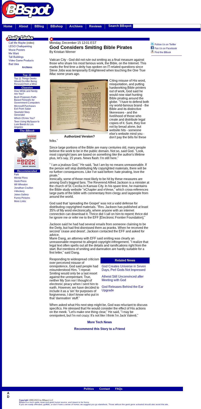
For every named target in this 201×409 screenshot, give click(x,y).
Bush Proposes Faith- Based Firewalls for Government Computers (27, 100)
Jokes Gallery (21, 194)
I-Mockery (19, 191)
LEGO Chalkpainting (20, 46)
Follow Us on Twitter (165, 44)
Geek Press (20, 181)
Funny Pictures (22, 198)
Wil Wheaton (21, 184)
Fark (16, 174)
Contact (104, 388)
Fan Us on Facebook (166, 48)
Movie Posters (17, 49)
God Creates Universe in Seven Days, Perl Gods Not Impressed (124, 268)
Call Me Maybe (17, 42)
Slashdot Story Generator (22, 113)
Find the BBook (163, 52)
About (23, 26)
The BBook (27, 130)
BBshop (56, 26)
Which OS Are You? (24, 118)
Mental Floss (21, 177)
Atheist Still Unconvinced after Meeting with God (122, 278)
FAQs (118, 388)
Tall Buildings (16, 56)
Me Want (14, 53)
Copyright (23, 400)
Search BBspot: (120, 26)
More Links (20, 201)
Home (8, 26)
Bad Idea (14, 64)
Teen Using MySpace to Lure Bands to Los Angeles (26, 124)
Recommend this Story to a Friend (99, 329)
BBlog (39, 26)
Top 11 (27, 75)
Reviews (95, 26)
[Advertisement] (126, 9)
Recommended (27, 171)
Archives (76, 26)
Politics (89, 388)
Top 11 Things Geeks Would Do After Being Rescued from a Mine (25, 81)
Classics (27, 87)
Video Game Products (21, 60)
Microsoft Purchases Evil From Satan (25, 107)
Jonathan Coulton (23, 187)
